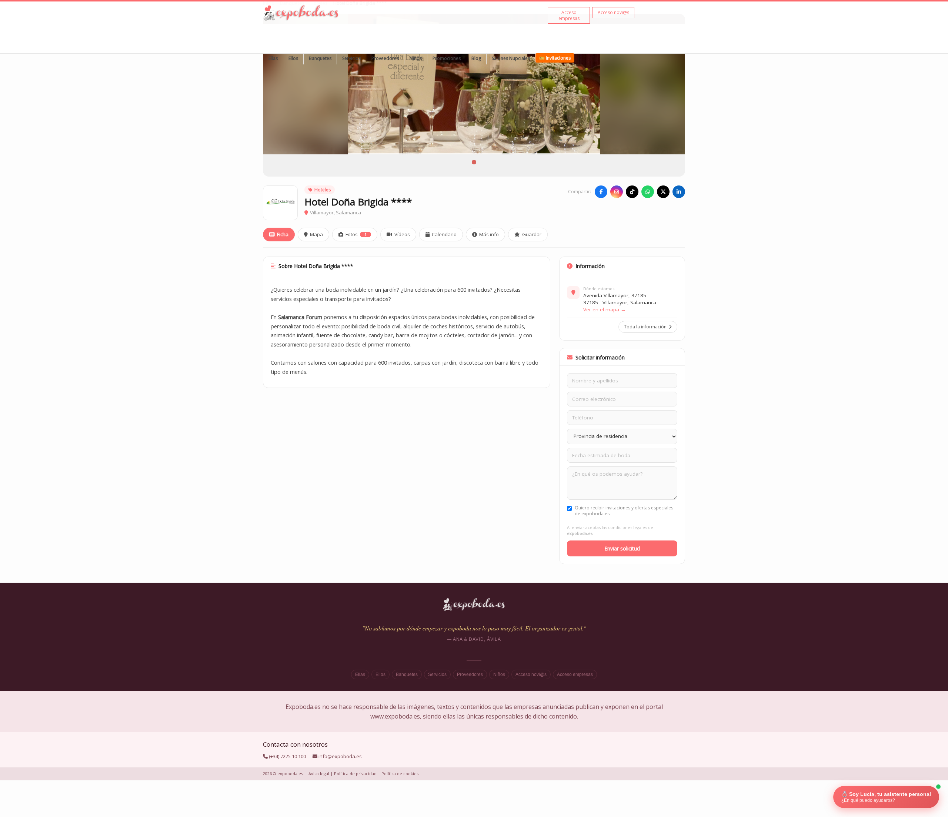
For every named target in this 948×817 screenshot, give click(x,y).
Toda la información (645, 327)
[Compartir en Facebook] (601, 191)
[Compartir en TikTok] (632, 191)
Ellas (273, 58)
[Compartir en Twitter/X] (663, 191)
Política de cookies (399, 773)
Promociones (447, 58)
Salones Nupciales (511, 58)
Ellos (293, 58)
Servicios (351, 58)
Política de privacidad (355, 773)
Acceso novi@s (531, 674)
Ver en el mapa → (604, 309)
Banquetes (320, 58)
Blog (476, 58)
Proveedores (385, 58)
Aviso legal (318, 773)
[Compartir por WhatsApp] (647, 191)
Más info (489, 234)
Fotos (356, 234)
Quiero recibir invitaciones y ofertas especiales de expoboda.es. (624, 511)
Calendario (444, 234)
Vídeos (402, 234)
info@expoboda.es (340, 756)
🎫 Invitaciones (555, 58)
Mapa (316, 234)
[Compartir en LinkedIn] (678, 191)
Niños (416, 58)
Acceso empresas (575, 674)
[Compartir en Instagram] (616, 191)
